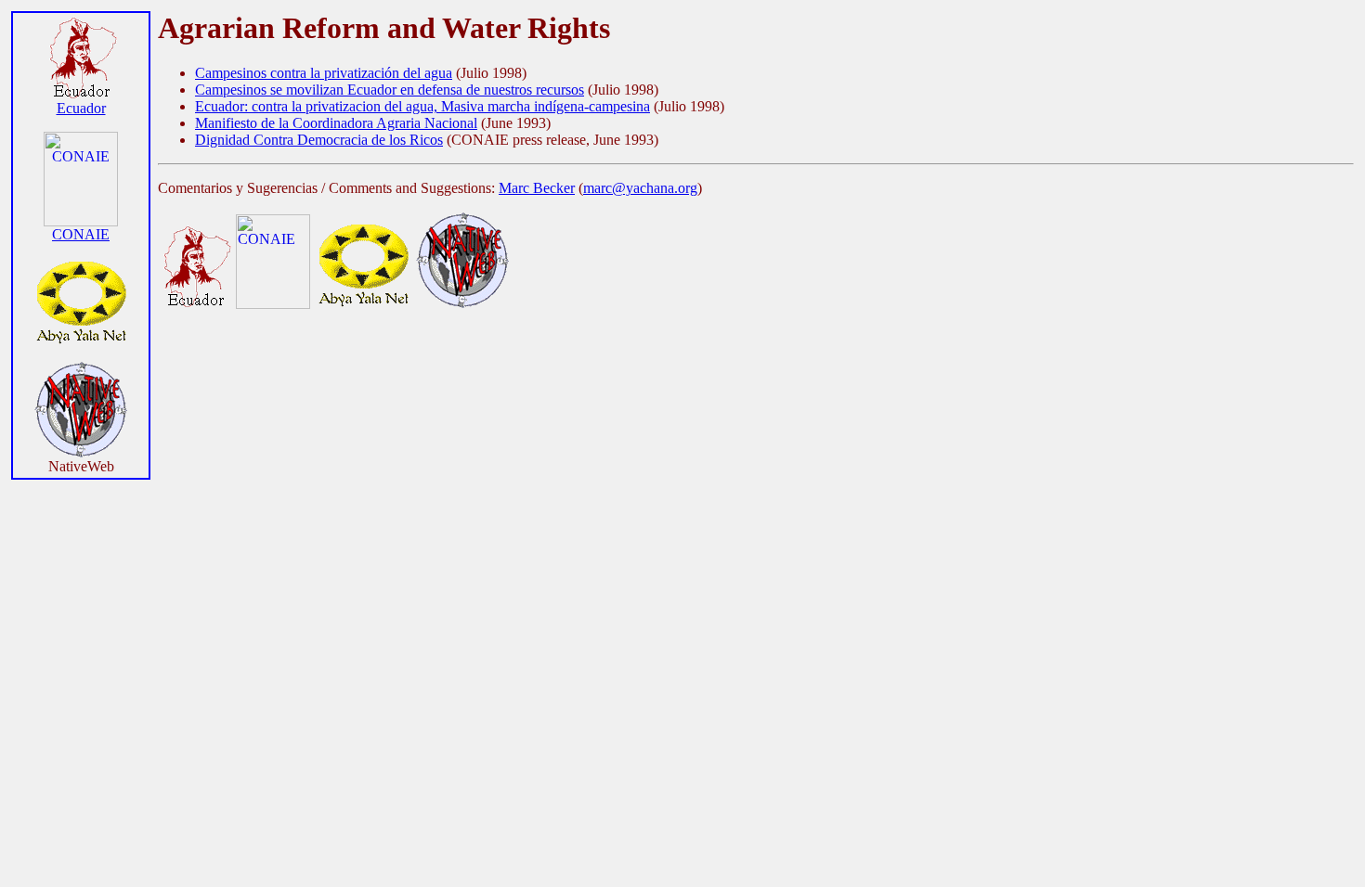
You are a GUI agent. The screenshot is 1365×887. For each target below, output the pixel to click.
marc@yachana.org (640, 188)
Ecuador (81, 108)
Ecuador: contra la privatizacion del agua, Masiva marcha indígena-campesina (422, 106)
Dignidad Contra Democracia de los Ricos (319, 140)
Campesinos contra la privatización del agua (323, 73)
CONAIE (81, 234)
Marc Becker (537, 188)
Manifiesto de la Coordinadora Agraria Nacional (336, 123)
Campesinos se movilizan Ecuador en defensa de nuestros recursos (389, 89)
